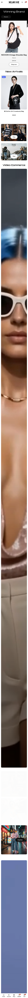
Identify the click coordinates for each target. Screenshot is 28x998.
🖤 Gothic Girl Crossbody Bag (14, 111)
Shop (14, 137)
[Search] (22, 2)
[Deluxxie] (14, 2)
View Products (19, 785)
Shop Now (20, 811)
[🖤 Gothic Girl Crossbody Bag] (14, 92)
